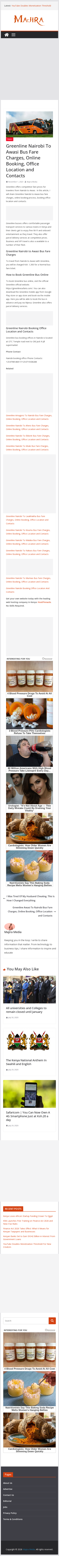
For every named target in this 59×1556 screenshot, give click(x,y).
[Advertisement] (29, 69)
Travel (9, 139)
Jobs (5, 1507)
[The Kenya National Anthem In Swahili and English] (29, 1030)
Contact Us (8, 1495)
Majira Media (32, 182)
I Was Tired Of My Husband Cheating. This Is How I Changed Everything (31, 898)
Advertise (7, 1489)
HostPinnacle (44, 602)
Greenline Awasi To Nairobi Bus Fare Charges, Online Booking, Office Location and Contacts (30, 911)
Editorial (7, 1501)
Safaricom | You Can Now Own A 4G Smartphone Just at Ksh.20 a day (28, 1116)
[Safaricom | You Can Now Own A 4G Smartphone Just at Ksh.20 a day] (29, 1082)
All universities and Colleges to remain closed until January (26, 1010)
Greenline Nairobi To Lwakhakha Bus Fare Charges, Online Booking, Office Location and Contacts (27, 520)
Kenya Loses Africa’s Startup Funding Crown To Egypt (28, 1216)
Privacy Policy (10, 1513)
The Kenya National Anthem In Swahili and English (26, 1062)
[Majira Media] (6, 34)
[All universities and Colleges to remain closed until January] (29, 977)
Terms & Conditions (12, 1519)
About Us (7, 1483)
